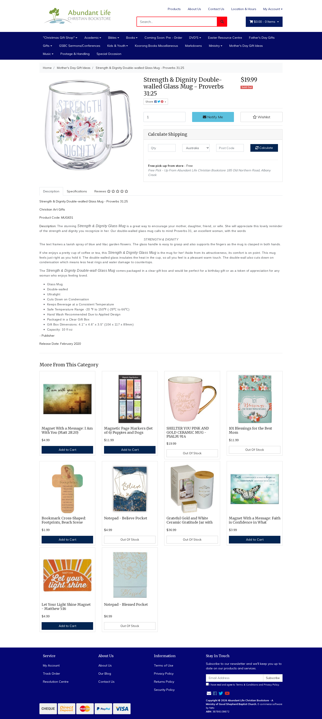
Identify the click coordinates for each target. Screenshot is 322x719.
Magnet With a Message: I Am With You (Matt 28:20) (67, 430)
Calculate (265, 148)
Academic (91, 38)
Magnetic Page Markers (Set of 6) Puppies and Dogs (128, 430)
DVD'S (193, 38)
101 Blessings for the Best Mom (250, 430)
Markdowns (193, 46)
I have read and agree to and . (244, 684)
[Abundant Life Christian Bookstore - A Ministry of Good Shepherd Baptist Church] (77, 15)
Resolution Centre (56, 682)
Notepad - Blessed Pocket (126, 604)
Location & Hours (243, 9)
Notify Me (214, 117)
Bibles (112, 38)
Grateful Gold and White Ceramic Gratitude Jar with (189, 520)
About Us (194, 9)
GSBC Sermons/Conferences (79, 46)
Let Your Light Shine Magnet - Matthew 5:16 (66, 606)
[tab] (51, 191)
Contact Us (216, 9)
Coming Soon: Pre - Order (163, 38)
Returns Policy (164, 682)
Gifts (46, 46)
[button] (262, 117)
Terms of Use (163, 665)
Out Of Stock (192, 453)
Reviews (100, 191)
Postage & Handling (75, 54)
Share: (149, 101)
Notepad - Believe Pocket (125, 518)
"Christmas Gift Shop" (59, 38)
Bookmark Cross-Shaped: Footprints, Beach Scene (64, 520)
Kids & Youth (116, 46)
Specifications (77, 191)
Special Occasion (109, 54)
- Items (265, 22)
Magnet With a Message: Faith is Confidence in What (254, 520)
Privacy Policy (163, 673)
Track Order (51, 673)
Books (130, 38)
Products (174, 9)
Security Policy (164, 690)
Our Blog (104, 673)
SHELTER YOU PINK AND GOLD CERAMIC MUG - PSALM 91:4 (187, 432)
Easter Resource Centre (225, 38)
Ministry (214, 46)
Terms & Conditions (247, 684)
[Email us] (209, 693)
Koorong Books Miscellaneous (156, 46)
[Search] (222, 22)
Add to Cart (67, 450)
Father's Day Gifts (262, 38)
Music (47, 54)
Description (51, 191)
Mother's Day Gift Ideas (246, 46)
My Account (271, 9)
